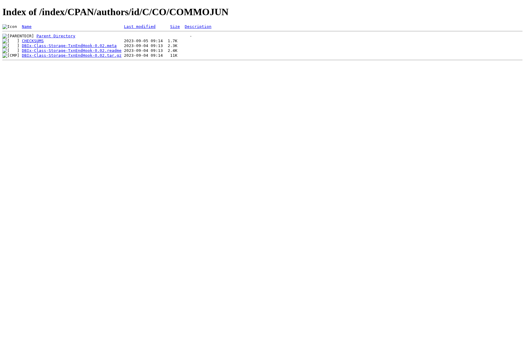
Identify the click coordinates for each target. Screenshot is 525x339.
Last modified (140, 26)
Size (175, 26)
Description (198, 26)
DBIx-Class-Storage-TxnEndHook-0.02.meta (69, 45)
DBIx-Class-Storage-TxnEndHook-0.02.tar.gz (72, 55)
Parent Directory (55, 36)
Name (27, 26)
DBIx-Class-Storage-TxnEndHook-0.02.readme (72, 50)
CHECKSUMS (33, 41)
